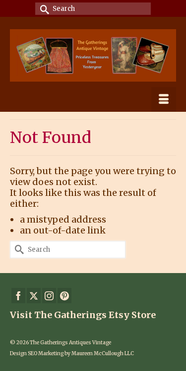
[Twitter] (34, 295)
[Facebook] (18, 295)
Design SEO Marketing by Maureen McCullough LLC (72, 353)
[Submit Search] (42, 8)
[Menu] (163, 99)
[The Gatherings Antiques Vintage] (93, 55)
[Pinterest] (64, 295)
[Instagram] (49, 295)
